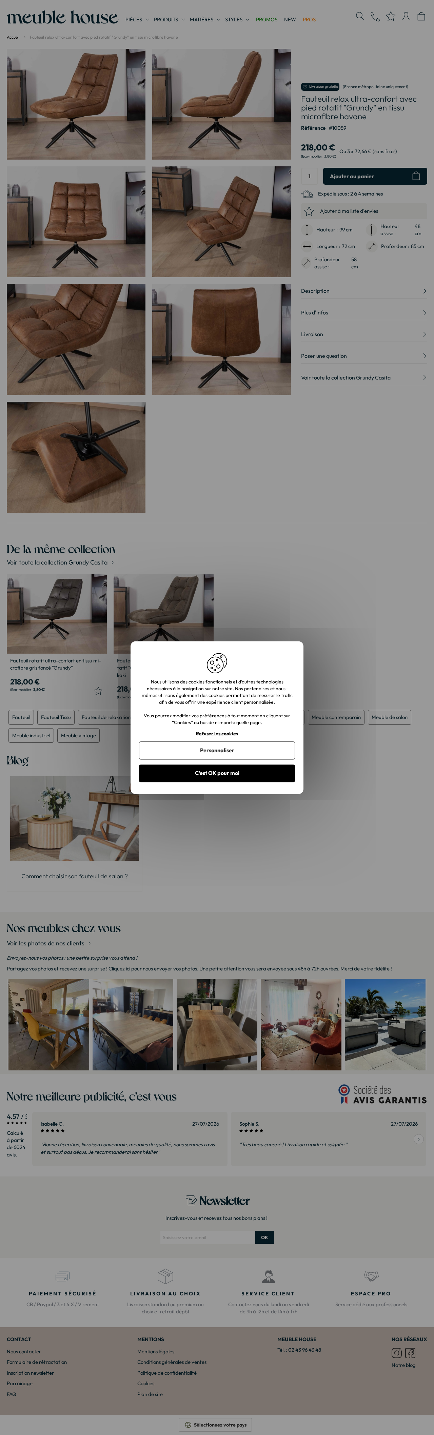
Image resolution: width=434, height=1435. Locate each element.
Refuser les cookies (217, 734)
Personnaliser (217, 750)
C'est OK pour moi (217, 773)
